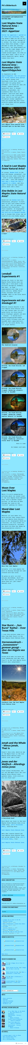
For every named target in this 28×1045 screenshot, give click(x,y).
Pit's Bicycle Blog (8, 1038)
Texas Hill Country (16, 157)
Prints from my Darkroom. (15, 1019)
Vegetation (9, 611)
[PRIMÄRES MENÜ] (24, 3)
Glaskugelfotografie (7, 478)
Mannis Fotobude (14, 1017)
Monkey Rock (14, 172)
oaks (22, 615)
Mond (8, 615)
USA (3, 153)
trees (3, 611)
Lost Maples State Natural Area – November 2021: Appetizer (12, 27)
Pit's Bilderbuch (9, 5)
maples (3, 615)
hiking (3, 156)
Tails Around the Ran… (12, 967)
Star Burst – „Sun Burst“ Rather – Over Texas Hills (14, 628)
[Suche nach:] (14, 911)
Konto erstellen (7, 998)
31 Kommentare (6, 482)
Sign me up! (6, 899)
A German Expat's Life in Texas (12, 1035)
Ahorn (15, 612)
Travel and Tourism (12, 266)
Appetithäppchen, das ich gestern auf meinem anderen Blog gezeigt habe (14, 77)
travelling (10, 158)
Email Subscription (8, 880)
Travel (23, 152)
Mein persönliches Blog (9, 1036)
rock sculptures (18, 265)
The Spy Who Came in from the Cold (13, 931)
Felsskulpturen (18, 262)
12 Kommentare (6, 268)
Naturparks (17, 615)
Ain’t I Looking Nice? (9, 929)
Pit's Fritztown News (9, 1039)
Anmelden (5, 999)
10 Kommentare (6, 160)
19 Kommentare (6, 874)
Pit (8, 150)
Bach (15, 154)
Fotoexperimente (17, 476)
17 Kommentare (6, 619)
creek (18, 154)
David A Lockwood (15, 1020)
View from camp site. (14, 1022)
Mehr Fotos (5, 954)
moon (11, 615)
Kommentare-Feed (7, 1002)
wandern (16, 158)
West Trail (22, 158)
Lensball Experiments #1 (11, 275)
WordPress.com (7, 1003)
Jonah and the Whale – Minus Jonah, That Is (14, 745)
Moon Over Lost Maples (9, 489)
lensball (16, 478)
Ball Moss (20, 612)
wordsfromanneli (10, 981)
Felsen (23, 154)
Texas (18, 152)
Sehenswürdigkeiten (7, 261)
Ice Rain (5, 926)
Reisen (3, 157)
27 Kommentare (6, 737)
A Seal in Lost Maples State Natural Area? (14, 167)
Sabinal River (19, 734)
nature (14, 152)
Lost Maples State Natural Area (15, 156)
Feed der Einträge (8, 1001)
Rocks (8, 157)
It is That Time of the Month (16, 1011)
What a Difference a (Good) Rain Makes (14, 923)
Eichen (3, 614)
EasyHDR (10, 476)
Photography (5, 265)
